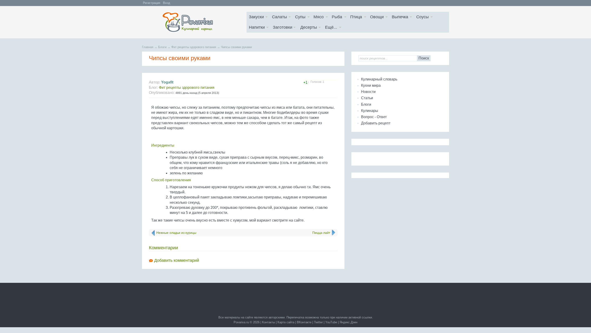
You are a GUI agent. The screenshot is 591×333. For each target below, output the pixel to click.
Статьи (367, 98)
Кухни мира (371, 85)
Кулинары (369, 111)
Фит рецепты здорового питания (186, 87)
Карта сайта (285, 322)
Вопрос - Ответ (374, 117)
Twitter (318, 322)
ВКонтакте (304, 322)
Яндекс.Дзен (348, 322)
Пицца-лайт (321, 232)
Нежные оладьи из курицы (176, 232)
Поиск (424, 58)
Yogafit (167, 82)
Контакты (268, 322)
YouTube (331, 322)
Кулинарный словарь (379, 79)
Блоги (366, 104)
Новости (368, 92)
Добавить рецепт (375, 123)
